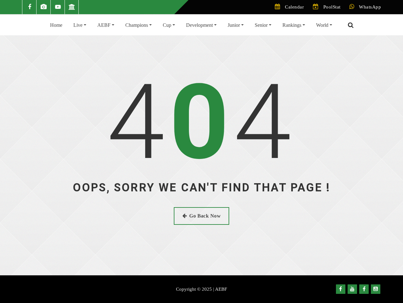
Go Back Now (205, 216)
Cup (168, 25)
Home (56, 25)
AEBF (104, 25)
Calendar (294, 6)
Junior (234, 25)
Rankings (292, 25)
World (323, 25)
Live (78, 25)
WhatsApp (370, 6)
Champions (137, 25)
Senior (262, 25)
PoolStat (332, 6)
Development (200, 25)
